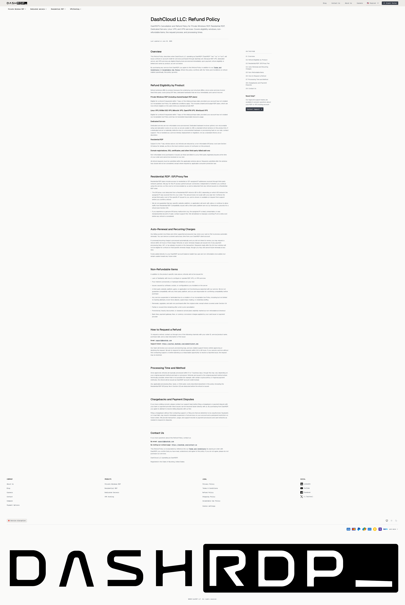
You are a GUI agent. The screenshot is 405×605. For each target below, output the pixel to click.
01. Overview (250, 56)
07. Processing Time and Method (257, 79)
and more (392, 529)
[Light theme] (391, 521)
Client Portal (391, 3)
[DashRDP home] (17, 3)
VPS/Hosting (74, 9)
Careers (360, 3)
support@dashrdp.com (164, 340)
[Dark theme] (396, 521)
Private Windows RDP (16, 9)
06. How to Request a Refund (256, 76)
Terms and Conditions (197, 449)
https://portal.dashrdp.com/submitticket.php (180, 344)
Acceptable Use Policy (171, 70)
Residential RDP (57, 9)
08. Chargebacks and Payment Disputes (256, 84)
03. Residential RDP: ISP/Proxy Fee (257, 63)
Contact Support (253, 109)
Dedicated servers (37, 9)
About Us (348, 3)
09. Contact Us (251, 88)
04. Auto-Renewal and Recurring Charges (257, 68)
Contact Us (335, 3)
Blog (324, 3)
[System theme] (387, 521)
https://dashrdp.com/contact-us (184, 445)
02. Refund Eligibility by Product (256, 60)
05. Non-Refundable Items (255, 72)
